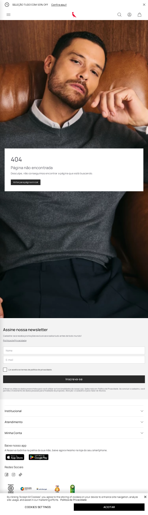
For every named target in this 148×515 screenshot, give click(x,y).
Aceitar (109, 507)
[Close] (145, 497)
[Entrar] (129, 15)
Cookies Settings (38, 507)
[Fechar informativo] (144, 4)
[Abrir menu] (8, 15)
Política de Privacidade (14, 340)
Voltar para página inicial (25, 182)
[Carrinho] (139, 15)
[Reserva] (74, 14)
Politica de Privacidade (73, 500)
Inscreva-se (74, 379)
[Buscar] (119, 15)
